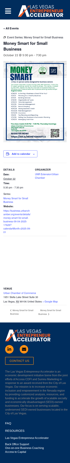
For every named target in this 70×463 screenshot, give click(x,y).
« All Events (11, 28)
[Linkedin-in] (9, 349)
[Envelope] (24, 349)
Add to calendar (21, 153)
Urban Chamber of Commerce (19, 293)
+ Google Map (50, 301)
